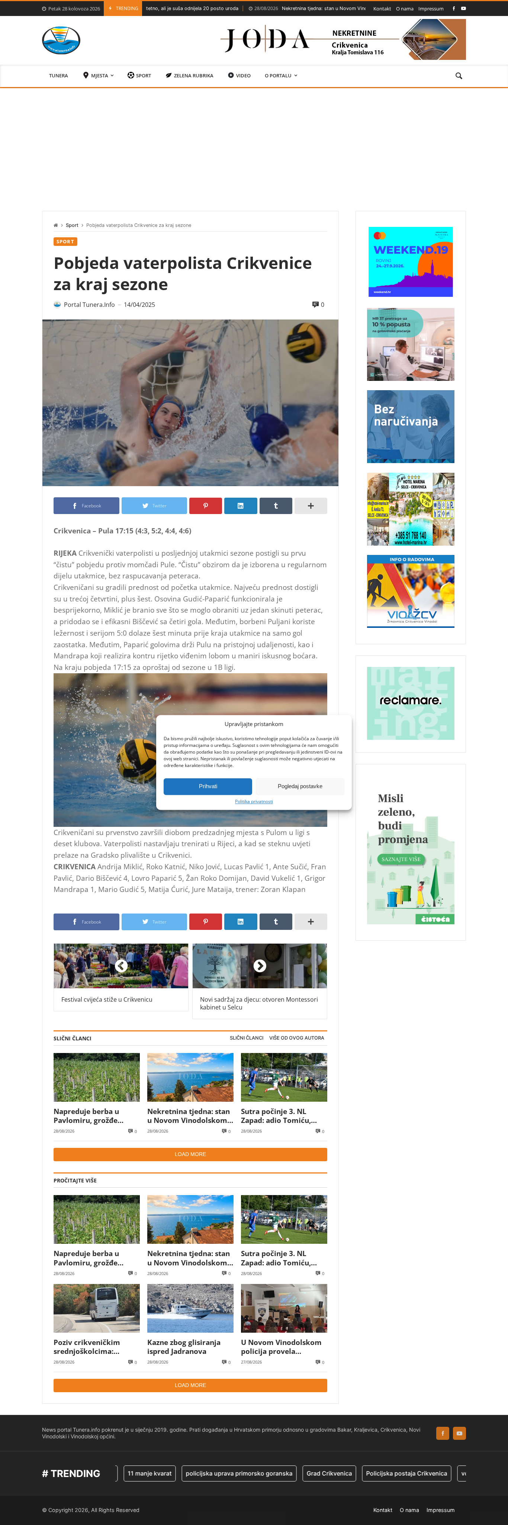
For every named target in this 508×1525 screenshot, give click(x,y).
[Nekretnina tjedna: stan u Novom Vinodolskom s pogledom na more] (190, 1077)
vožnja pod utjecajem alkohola (460, 1473)
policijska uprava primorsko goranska (195, 1473)
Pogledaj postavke (300, 786)
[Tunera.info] (61, 40)
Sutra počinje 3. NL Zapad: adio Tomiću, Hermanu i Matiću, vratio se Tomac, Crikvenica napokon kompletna (276, 1116)
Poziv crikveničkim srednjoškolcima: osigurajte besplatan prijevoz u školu (89, 1347)
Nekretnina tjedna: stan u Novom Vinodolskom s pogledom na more (296, 8)
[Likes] (453, 8)
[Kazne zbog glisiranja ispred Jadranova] (190, 1308)
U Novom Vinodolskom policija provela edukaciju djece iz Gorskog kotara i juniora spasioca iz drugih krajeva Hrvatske (284, 1347)
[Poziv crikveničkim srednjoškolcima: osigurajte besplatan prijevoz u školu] (97, 1308)
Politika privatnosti (254, 802)
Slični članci (246, 1038)
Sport (72, 225)
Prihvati (208, 786)
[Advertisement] (254, 144)
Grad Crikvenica (285, 1473)
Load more (190, 1154)
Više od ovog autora (296, 1038)
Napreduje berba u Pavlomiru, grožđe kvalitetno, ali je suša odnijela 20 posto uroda (95, 1116)
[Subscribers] (463, 8)
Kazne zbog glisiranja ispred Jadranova (184, 1347)
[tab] (246, 1038)
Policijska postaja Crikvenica (362, 1473)
